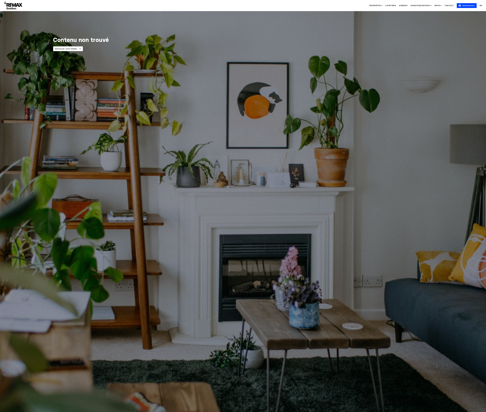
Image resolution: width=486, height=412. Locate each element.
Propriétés (375, 5)
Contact (449, 5)
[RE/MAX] (13, 5)
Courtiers (390, 5)
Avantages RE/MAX (420, 5)
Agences (403, 5)
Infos (437, 5)
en (481, 5)
